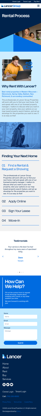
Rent (4, 371)
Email (6, 321)
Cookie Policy (28, 402)
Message (7, 328)
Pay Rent (37, 1)
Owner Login (16, 1)
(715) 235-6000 (12, 396)
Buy (4, 375)
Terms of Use (18, 402)
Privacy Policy (6, 402)
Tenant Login (27, 1)
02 (14, 201)
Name (6, 313)
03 (16, 211)
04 (11, 220)
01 (15, 167)
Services (6, 379)
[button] (20, 167)
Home (5, 363)
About (5, 367)
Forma (19, 411)
